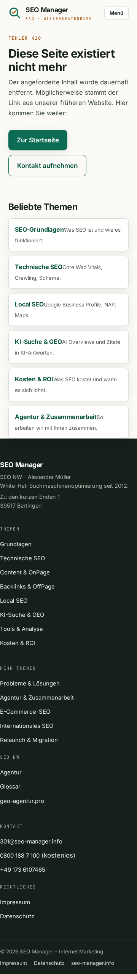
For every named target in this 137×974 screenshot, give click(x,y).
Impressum (15, 902)
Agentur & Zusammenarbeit (37, 697)
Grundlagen (16, 544)
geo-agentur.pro (22, 801)
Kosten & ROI (17, 643)
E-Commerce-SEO (25, 711)
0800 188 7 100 (20, 855)
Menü (116, 13)
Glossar (10, 786)
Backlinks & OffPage (27, 586)
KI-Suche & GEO (22, 614)
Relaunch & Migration (29, 740)
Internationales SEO (26, 725)
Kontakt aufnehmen (47, 165)
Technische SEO (22, 558)
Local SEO (13, 600)
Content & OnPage (25, 572)
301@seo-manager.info (31, 841)
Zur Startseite (38, 140)
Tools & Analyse (21, 629)
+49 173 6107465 (22, 869)
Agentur (11, 772)
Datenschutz (17, 916)
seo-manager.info (92, 963)
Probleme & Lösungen (30, 683)
